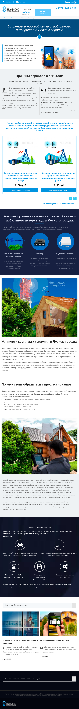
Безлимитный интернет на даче (19, 640)
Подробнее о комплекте (21, 190)
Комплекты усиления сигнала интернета (58, 204)
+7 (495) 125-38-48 (65, 7)
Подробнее (9, 656)
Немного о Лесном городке (16, 605)
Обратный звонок (42, 13)
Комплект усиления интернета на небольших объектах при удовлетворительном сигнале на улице (20, 177)
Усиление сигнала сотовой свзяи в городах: (22, 679)
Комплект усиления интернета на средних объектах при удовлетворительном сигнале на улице (58, 177)
